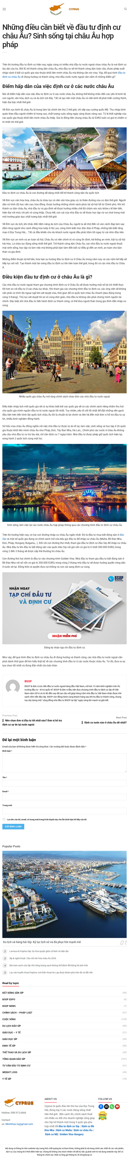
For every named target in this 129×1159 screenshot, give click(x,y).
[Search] (125, 9)
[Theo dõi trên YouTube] (117, 1106)
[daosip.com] (64, 9)
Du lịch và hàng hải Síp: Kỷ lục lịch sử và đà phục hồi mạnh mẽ (41, 942)
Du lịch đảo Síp (11, 1026)
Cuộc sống (9, 1019)
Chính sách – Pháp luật (17, 1012)
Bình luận (7, 751)
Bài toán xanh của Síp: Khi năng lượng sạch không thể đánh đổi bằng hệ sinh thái (48, 965)
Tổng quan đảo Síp (13, 1059)
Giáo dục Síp (9, 1039)
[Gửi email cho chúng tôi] (106, 1106)
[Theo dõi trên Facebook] (101, 1106)
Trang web (7, 805)
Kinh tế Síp (9, 1045)
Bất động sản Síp (13, 992)
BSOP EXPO (8, 999)
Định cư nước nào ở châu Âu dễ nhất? (105, 722)
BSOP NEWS (9, 1006)
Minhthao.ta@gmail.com (19, 1124)
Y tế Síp (6, 1078)
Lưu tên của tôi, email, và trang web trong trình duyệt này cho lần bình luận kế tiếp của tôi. (47, 819)
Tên (4, 777)
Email (5, 791)
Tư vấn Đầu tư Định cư (16, 1065)
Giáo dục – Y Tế (11, 1032)
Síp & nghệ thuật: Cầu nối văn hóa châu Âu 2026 (32, 958)
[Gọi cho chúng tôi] (111, 1106)
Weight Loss (9, 1072)
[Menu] (4, 9)
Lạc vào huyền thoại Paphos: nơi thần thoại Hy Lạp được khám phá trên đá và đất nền (51, 972)
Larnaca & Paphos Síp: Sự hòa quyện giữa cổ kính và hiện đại (38, 951)
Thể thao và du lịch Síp (16, 1052)
